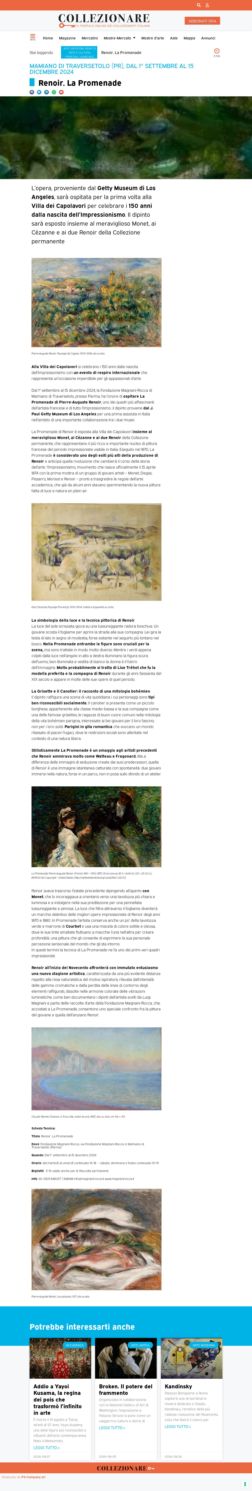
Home (48, 37)
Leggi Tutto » (46, 1447)
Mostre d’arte (152, 37)
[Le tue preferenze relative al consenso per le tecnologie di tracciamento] (245, 1484)
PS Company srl (33, 1477)
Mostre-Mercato (117, 37)
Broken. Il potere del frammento (125, 1389)
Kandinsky (178, 1386)
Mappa (189, 37)
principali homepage (79, 56)
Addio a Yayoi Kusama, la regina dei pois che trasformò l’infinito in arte (57, 1399)
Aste (174, 37)
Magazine (67, 37)
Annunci (208, 37)
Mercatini (90, 37)
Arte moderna (73, 48)
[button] (32, 92)
